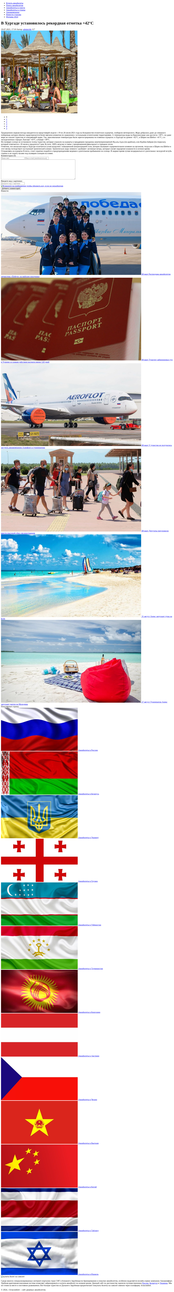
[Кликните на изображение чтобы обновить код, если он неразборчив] (32, 186)
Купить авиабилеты (14, 3)
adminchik (27, 29)
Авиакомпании (12, 12)
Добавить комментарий (11, 188)
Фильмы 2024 (12, 17)
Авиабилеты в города (15, 8)
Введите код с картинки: (11, 181)
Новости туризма (13, 14)
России (145, 1283)
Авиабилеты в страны (15, 10)
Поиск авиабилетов (14, 5)
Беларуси (154, 1283)
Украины (164, 1283)
